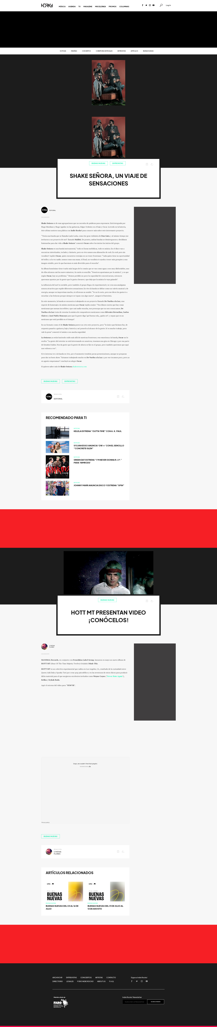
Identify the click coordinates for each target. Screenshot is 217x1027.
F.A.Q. (111, 981)
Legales (70, 981)
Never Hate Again (115, 676)
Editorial (52, 210)
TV (79, 6)
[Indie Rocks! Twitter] (146, 5)
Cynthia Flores (52, 646)
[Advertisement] (108, 29)
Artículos (134, 51)
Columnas (124, 6)
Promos (112, 6)
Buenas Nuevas (148, 51)
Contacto (111, 977)
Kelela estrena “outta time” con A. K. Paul (98, 431)
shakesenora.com (80, 366)
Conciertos (86, 51)
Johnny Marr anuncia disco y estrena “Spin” (99, 485)
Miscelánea (100, 6)
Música (62, 6)
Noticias (63, 51)
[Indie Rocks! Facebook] (143, 5)
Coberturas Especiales (104, 51)
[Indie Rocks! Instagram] (150, 5)
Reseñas (74, 51)
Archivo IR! (57, 977)
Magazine (87, 6)
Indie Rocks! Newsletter (132, 997)
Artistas (99, 977)
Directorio (57, 981)
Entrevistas (122, 51)
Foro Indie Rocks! (85, 981)
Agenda (71, 6)
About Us (101, 981)
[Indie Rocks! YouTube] (153, 5)
